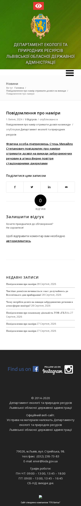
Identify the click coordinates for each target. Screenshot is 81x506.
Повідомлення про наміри (33, 113)
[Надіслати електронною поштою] (66, 187)
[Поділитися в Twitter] (32, 187)
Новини (12, 84)
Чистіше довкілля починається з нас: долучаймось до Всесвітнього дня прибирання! (37, 293)
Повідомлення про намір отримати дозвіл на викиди (36, 90)
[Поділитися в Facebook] (14, 187)
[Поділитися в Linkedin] (49, 187)
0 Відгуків (31, 119)
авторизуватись (18, 241)
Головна (19, 87)
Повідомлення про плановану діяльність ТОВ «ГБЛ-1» (38, 312)
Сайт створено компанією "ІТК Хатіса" (40, 502)
